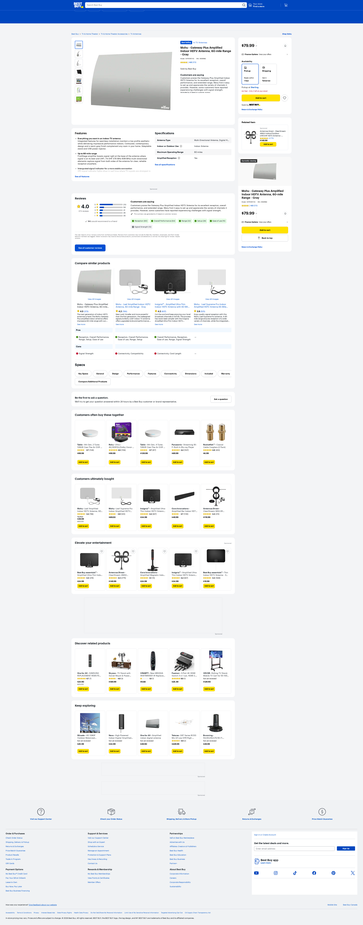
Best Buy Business (177, 859)
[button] (256, 5)
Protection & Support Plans (99, 855)
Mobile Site (332, 905)
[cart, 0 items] (286, 5)
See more (81, 324)
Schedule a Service (96, 846)
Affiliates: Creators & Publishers (183, 846)
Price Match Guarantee (15, 850)
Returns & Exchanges (15, 846)
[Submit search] (244, 5)
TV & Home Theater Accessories (114, 34)
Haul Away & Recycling (97, 859)
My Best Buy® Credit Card (16, 874)
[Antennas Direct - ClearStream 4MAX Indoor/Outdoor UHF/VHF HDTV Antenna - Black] (251, 137)
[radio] (250, 74)
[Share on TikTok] (295, 873)
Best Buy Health (176, 850)
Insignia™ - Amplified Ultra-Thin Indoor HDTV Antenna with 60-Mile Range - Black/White (172, 305)
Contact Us (92, 863)
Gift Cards (10, 863)
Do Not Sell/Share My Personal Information (106, 913)
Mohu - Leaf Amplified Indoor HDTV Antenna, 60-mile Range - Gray (133, 305)
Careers (173, 878)
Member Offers (94, 882)
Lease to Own (11, 882)
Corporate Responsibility (180, 882)
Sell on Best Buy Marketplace (182, 838)
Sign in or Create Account (265, 835)
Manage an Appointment (98, 850)
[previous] (77, 242)
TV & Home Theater (90, 34)
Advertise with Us (177, 842)
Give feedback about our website (43, 905)
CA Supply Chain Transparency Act (198, 913)
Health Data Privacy (81, 913)
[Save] (284, 98)
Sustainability (175, 886)
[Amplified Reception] (179, 158)
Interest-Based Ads (48, 913)
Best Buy (75, 34)
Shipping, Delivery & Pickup (17, 842)
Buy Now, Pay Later (14, 886)
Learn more (266, 863)
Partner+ (173, 863)
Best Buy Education (178, 855)
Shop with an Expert (96, 842)
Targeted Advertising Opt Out (172, 913)
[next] (229, 242)
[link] (90, 248)
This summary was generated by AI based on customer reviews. (155, 214)
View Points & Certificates (98, 878)
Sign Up (346, 848)
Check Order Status (14, 838)
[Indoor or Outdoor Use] (181, 146)
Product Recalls (12, 855)
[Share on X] (353, 873)
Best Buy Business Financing (18, 891)
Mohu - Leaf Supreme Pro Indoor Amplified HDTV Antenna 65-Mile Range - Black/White (210, 305)
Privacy (36, 913)
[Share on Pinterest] (333, 873)
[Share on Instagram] (275, 873)
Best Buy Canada (350, 905)
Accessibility (10, 913)
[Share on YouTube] (256, 873)
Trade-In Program (13, 859)
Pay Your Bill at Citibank (16, 878)
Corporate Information (179, 874)
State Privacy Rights (64, 913)
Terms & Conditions (24, 913)
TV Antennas (135, 34)
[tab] (83, 373)
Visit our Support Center (98, 838)
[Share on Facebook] (314, 873)
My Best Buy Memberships (99, 874)
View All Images (94, 299)
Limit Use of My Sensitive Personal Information (141, 913)
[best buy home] (78, 5)
